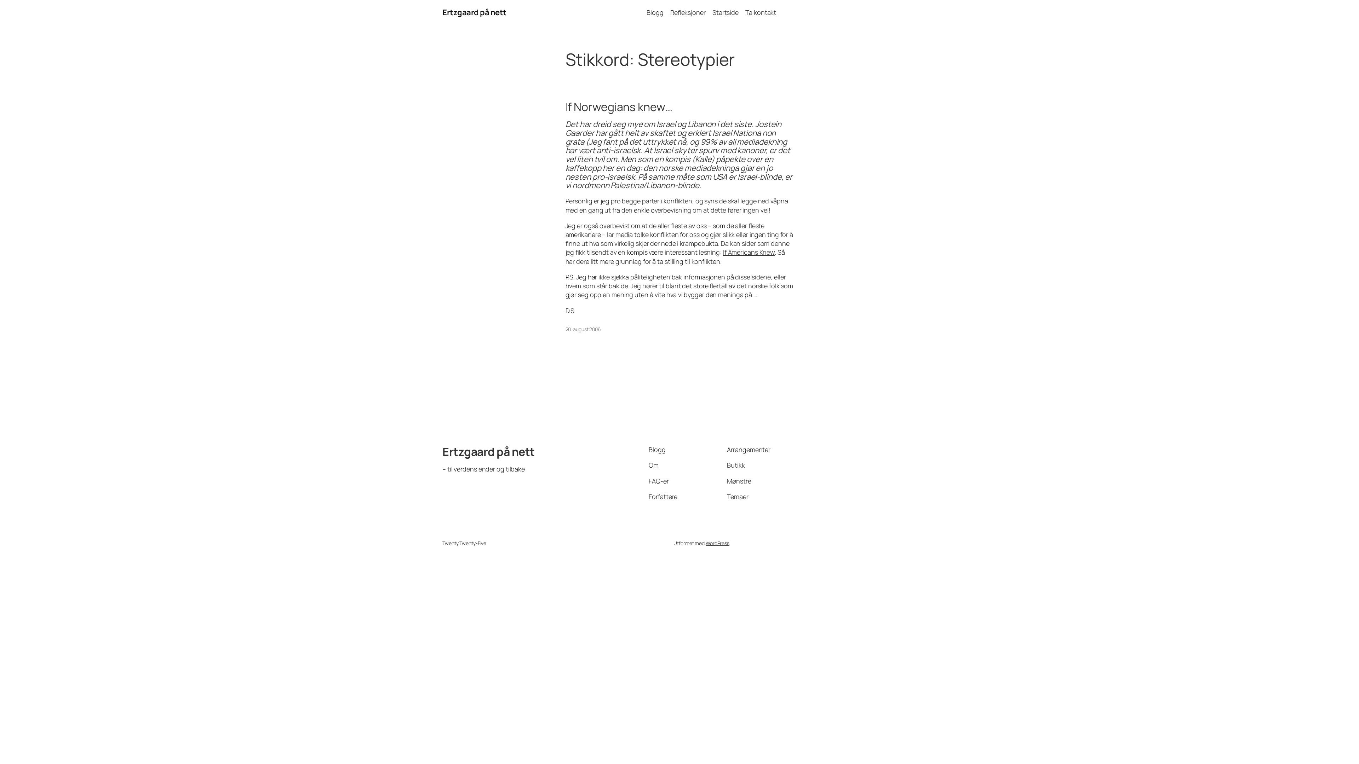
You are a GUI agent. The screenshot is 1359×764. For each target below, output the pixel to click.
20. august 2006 (583, 329)
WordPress (717, 543)
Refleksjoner (688, 12)
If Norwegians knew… (619, 106)
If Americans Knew (749, 252)
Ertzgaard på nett (474, 12)
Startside (725, 12)
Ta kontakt (760, 12)
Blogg (655, 12)
